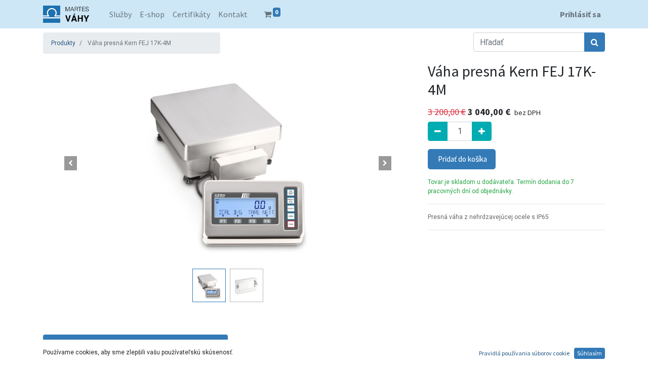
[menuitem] (120, 14)
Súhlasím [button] (589, 353)
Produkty (63, 43)
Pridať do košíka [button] (461, 159)
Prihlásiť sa (580, 14)
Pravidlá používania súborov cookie (524, 353)
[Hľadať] (594, 42)
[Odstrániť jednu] (438, 131)
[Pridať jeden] (482, 131)
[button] (71, 163)
